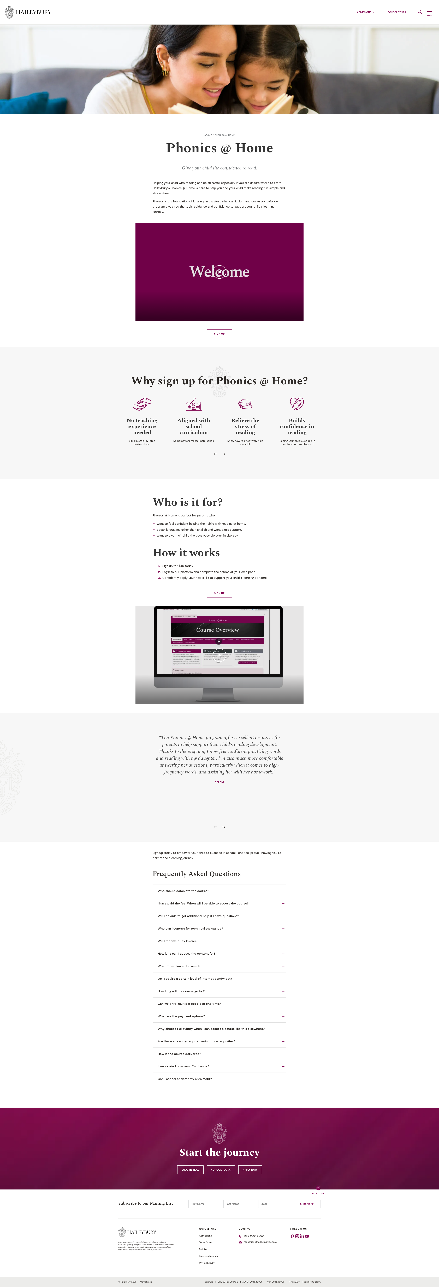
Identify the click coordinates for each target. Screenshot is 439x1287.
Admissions (364, 12)
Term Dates (205, 1242)
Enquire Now (190, 1169)
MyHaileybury (207, 1262)
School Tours (397, 12)
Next (223, 454)
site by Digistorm (312, 1281)
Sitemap (209, 1281)
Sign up (219, 333)
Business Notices (208, 1256)
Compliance (146, 1281)
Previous (215, 454)
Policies (203, 1249)
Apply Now (250, 1169)
